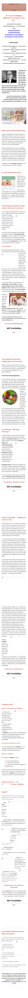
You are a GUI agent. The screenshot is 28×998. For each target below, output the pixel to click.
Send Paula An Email (14, 32)
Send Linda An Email (14, 30)
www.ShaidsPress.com (7, 981)
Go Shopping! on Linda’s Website (14, 34)
